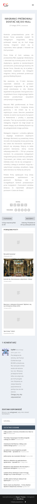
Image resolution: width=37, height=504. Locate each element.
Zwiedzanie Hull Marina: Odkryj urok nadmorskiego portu (15, 444)
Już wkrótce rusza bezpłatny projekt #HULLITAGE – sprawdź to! (15, 450)
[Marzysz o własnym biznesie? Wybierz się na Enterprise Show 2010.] (18, 293)
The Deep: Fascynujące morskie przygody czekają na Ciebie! (16, 438)
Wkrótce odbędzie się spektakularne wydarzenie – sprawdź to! (15, 461)
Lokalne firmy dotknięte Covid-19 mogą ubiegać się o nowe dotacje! (16, 473)
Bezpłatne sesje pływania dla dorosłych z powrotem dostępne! (16, 467)
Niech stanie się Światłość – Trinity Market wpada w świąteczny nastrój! (17, 485)
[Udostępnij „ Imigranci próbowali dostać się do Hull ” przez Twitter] (15, 205)
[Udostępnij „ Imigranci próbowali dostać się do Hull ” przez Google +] (18, 205)
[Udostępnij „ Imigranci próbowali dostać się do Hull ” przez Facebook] (11, 205)
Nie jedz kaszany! (9, 254)
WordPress (20, 499)
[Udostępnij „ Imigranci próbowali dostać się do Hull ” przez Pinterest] (22, 205)
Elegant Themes (21, 497)
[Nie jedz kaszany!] (18, 242)
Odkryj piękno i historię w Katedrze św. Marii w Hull (18, 432)
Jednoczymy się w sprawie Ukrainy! (15, 456)
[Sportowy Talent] (18, 319)
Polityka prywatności (17, 502)
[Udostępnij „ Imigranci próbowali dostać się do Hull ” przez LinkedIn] (25, 205)
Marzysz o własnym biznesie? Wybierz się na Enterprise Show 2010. (17, 305)
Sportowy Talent (9, 331)
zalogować (13, 412)
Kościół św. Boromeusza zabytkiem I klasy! (18, 279)
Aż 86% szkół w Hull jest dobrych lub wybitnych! (15, 479)
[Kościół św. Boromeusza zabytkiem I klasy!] (18, 268)
